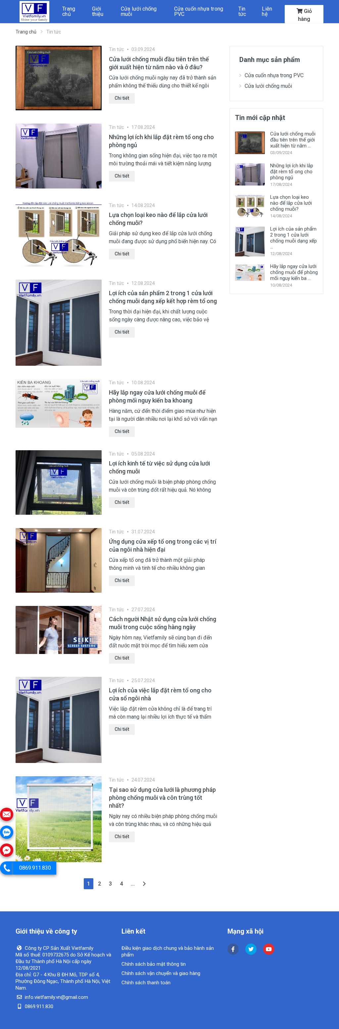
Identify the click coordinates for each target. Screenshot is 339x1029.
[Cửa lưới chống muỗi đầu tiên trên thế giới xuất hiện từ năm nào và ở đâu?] (59, 78)
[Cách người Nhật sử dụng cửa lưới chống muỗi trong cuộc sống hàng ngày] (59, 629)
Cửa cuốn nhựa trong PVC (274, 75)
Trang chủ (26, 31)
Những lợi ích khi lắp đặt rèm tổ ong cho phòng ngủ (291, 172)
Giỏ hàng (305, 15)
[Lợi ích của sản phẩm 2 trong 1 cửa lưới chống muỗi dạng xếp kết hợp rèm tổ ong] (59, 322)
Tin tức (116, 49)
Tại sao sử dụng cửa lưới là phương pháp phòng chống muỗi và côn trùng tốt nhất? (162, 797)
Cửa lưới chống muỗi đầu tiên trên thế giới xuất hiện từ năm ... (292, 140)
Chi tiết (122, 98)
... (133, 884)
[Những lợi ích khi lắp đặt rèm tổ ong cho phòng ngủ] (59, 155)
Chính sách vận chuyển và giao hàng (160, 973)
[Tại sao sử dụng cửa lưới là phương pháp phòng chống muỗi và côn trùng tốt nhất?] (59, 819)
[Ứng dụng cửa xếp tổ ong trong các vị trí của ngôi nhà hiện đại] (59, 560)
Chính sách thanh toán (145, 983)
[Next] (144, 883)
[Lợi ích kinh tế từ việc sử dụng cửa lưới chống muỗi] (59, 482)
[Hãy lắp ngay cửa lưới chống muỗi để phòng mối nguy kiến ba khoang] (59, 403)
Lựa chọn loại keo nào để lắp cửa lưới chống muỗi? (291, 203)
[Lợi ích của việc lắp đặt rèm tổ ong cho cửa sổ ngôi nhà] (59, 719)
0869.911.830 (35, 868)
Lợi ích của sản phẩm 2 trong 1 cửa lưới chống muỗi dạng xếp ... (293, 238)
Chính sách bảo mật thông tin (153, 964)
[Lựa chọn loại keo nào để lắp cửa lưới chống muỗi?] (59, 234)
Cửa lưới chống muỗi (268, 86)
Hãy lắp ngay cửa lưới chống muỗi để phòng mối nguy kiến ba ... (294, 272)
